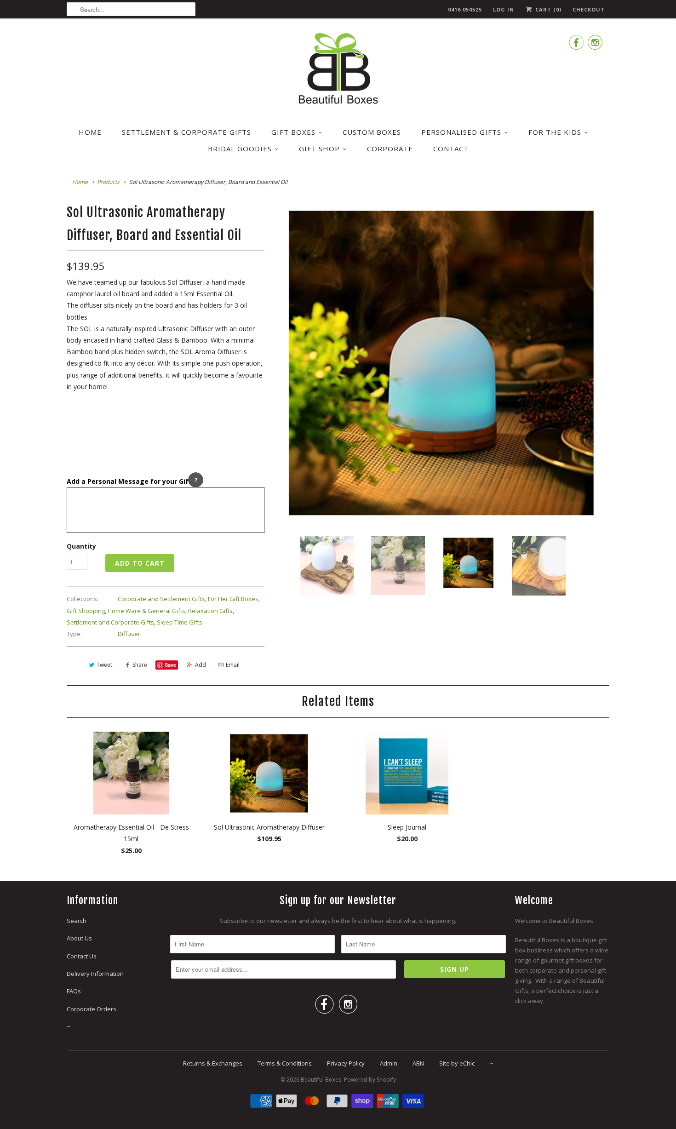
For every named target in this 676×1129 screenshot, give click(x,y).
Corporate (390, 148)
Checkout (589, 9)
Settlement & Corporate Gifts (186, 132)
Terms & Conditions (285, 1063)
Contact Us (82, 956)
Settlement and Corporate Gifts (110, 622)
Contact (451, 148)
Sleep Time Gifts (179, 622)
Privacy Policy (346, 1063)
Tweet (104, 665)
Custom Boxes (372, 132)
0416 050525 (465, 9)
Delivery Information (95, 973)
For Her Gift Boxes (233, 599)
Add (200, 665)
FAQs (74, 991)
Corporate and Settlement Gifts (161, 599)
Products (108, 182)
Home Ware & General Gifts (146, 611)
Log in (503, 9)
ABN (418, 1063)
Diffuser (129, 634)
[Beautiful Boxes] (338, 70)
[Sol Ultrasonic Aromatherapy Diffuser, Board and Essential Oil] (441, 362)
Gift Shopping (86, 611)
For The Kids (554, 132)
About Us (79, 938)
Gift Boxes (293, 132)
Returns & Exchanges (212, 1063)
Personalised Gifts (461, 132)
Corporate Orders (91, 1009)
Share (139, 665)
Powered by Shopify (370, 1079)
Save (170, 664)
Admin (388, 1063)
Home (90, 132)
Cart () (547, 9)
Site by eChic (457, 1063)
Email (233, 665)
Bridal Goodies (240, 148)
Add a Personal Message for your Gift (129, 481)
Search (76, 921)
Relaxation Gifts (210, 611)
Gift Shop (319, 148)
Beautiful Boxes (321, 1079)
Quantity (81, 546)
